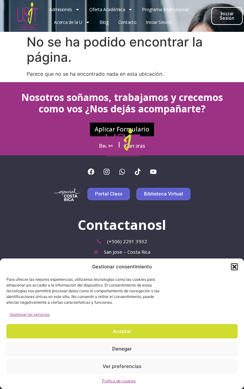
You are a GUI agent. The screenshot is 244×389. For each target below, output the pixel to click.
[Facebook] (91, 171)
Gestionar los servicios (30, 314)
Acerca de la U (68, 22)
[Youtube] (153, 171)
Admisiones (60, 9)
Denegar (122, 349)
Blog (104, 22)
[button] (234, 267)
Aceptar (122, 331)
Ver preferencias (122, 366)
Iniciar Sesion (159, 22)
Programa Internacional (165, 9)
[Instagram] (106, 171)
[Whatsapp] (122, 171)
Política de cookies (119, 380)
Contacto (127, 22)
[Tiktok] (137, 171)
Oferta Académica (107, 9)
